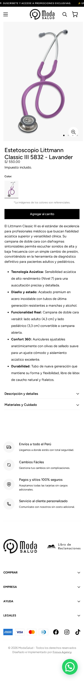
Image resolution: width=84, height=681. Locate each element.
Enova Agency (62, 652)
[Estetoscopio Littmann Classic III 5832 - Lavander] (11, 189)
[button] (70, 667)
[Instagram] (67, 632)
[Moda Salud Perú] (42, 14)
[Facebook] (56, 632)
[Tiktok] (78, 632)
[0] (75, 14)
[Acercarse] (73, 132)
